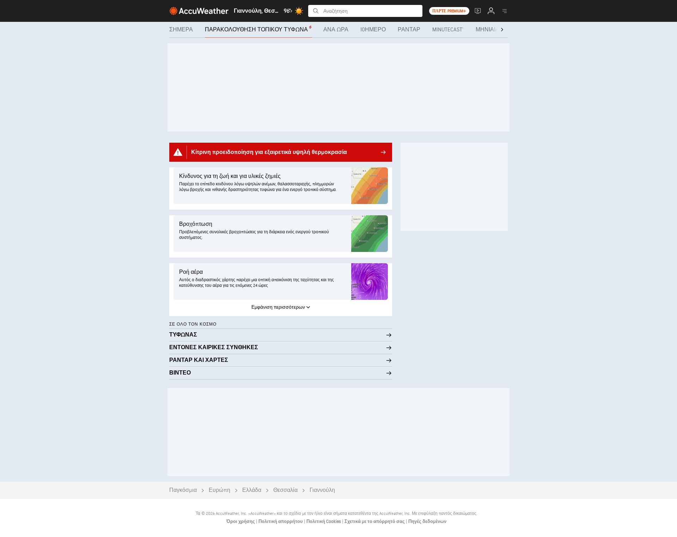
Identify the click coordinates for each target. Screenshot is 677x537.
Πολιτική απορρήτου (281, 521)
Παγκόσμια (183, 490)
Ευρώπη (219, 490)
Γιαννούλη (322, 490)
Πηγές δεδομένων (427, 521)
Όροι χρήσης (241, 521)
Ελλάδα (251, 490)
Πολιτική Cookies (324, 521)
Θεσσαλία (285, 490)
